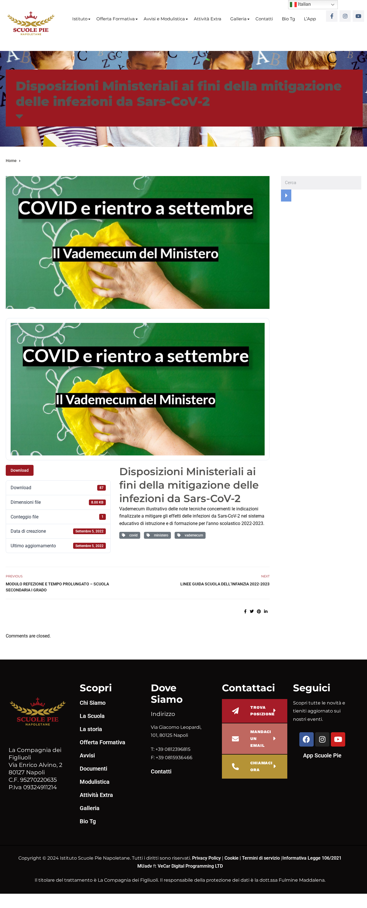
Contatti (264, 18)
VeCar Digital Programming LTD (190, 866)
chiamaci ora (261, 766)
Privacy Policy (207, 858)
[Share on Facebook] (245, 611)
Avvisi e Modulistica (164, 18)
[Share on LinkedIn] (266, 611)
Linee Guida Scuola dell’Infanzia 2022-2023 (225, 584)
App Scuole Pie (322, 755)
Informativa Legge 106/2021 (311, 858)
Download (20, 470)
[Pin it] (259, 611)
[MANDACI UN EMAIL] (235, 738)
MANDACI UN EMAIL (260, 738)
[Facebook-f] (331, 16)
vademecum (193, 535)
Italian (304, 4)
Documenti (93, 768)
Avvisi (87, 755)
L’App (310, 18)
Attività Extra (207, 18)
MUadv (145, 866)
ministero (160, 535)
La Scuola (92, 715)
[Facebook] (306, 739)
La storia (91, 729)
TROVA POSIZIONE (262, 710)
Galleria (238, 18)
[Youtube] (358, 16)
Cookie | (233, 858)
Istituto (79, 18)
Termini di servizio (261, 858)
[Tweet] (252, 611)
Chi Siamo (93, 702)
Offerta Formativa (115, 18)
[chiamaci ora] (235, 766)
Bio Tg (288, 18)
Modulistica (95, 781)
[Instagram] (345, 16)
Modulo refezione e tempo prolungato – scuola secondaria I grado (57, 587)
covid (133, 535)
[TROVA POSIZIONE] (235, 710)
